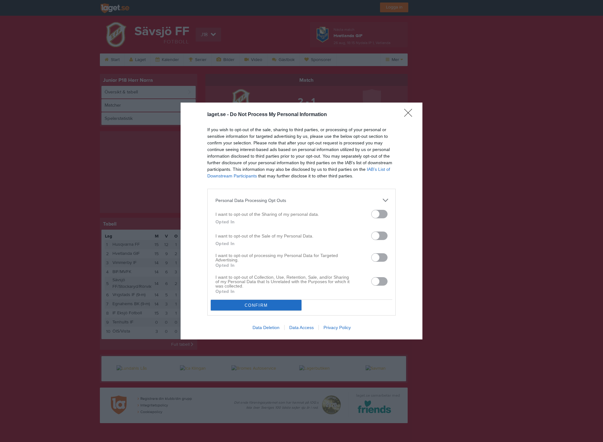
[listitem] (301, 200)
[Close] (410, 115)
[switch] (379, 214)
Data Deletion (266, 327)
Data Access (301, 327)
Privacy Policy (337, 327)
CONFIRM (256, 305)
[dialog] (301, 221)
